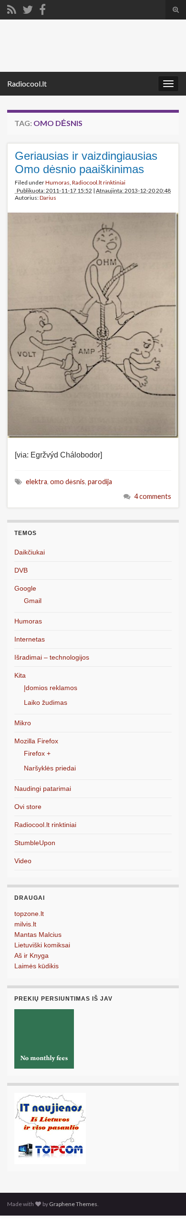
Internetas (29, 639)
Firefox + (37, 753)
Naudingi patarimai (42, 788)
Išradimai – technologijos (51, 657)
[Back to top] (164, 1205)
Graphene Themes (73, 1204)
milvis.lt (25, 924)
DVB (21, 570)
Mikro (22, 723)
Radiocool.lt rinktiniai (98, 182)
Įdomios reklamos (50, 687)
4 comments (152, 496)
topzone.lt (29, 913)
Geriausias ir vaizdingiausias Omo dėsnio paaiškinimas (86, 162)
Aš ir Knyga (31, 955)
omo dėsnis (67, 481)
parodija (100, 481)
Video (22, 861)
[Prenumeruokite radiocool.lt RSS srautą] (11, 8)
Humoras (57, 182)
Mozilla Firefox (36, 741)
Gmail (32, 600)
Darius (48, 197)
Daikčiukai (29, 552)
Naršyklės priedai (50, 768)
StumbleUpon (34, 843)
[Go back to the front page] (93, 45)
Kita (20, 675)
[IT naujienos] (50, 1128)
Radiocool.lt (27, 83)
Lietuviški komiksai (42, 945)
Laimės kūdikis (36, 966)
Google (25, 588)
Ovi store (27, 806)
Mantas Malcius (38, 934)
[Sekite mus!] (27, 8)
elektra (36, 481)
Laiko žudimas (45, 702)
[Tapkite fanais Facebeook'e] (42, 8)
